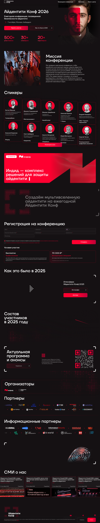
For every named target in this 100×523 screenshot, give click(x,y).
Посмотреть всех (50, 145)
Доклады (75, 295)
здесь (18, 520)
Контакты (81, 2)
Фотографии (75, 290)
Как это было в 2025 (41, 28)
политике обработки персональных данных (49, 240)
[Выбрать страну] (67, 229)
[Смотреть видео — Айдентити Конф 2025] (31, 289)
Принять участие (16, 28)
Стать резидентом (18, 460)
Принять (91, 519)
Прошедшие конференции (65, 2)
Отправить (84, 242)
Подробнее (17, 486)
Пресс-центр (92, 2)
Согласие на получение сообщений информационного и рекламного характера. (23, 242)
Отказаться (82, 519)
